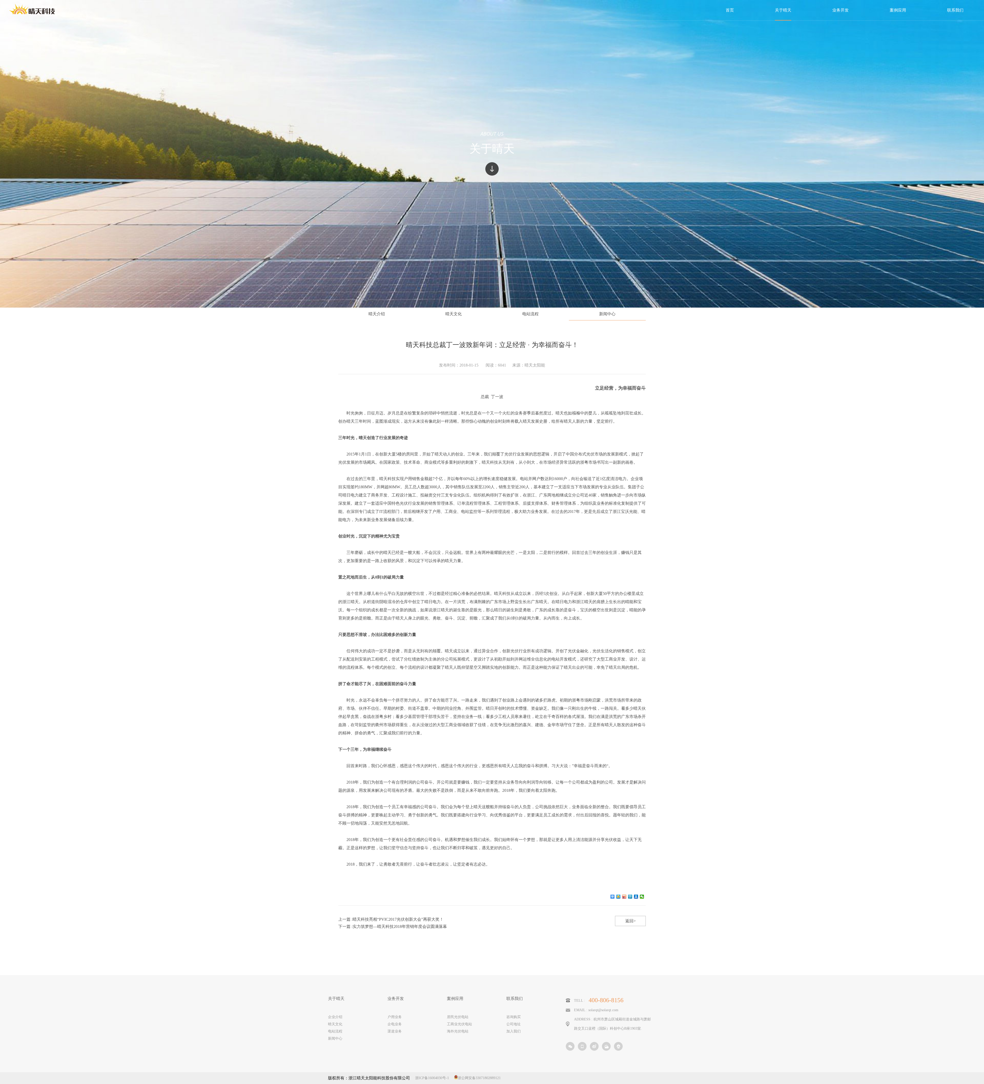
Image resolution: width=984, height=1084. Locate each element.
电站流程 (530, 314)
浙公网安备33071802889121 (479, 1078)
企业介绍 (335, 1017)
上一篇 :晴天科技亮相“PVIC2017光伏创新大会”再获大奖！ (391, 919)
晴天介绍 (376, 314)
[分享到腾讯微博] (630, 897)
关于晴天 (336, 999)
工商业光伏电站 (459, 1024)
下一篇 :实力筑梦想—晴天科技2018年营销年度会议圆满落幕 (392, 926)
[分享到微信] (642, 897)
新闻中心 (607, 314)
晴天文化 (453, 314)
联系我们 (514, 999)
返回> (630, 921)
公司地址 (513, 1024)
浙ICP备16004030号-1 (432, 1078)
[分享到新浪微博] (624, 897)
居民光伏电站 (457, 1017)
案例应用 (455, 999)
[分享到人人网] (636, 897)
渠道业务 (394, 1031)
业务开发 (395, 999)
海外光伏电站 (457, 1031)
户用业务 (394, 1017)
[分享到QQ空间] (618, 897)
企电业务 (394, 1024)
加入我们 (513, 1031)
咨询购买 (513, 1017)
